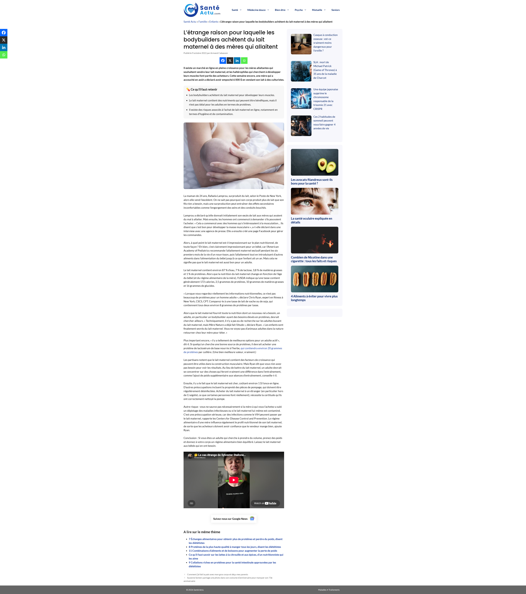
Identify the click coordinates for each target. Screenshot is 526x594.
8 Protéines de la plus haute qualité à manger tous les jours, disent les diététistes (235, 546)
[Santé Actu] (204, 9)
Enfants (213, 21)
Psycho (299, 9)
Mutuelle (317, 9)
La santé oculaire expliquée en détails (311, 220)
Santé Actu (190, 21)
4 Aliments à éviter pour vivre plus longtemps (314, 298)
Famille (202, 21)
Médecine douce (256, 9)
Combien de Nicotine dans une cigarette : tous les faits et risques (314, 259)
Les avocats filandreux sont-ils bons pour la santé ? (312, 181)
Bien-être (280, 9)
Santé (235, 9)
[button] (223, 60)
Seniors (335, 9)
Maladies (322, 590)
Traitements (334, 590)
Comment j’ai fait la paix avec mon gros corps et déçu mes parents (217, 574)
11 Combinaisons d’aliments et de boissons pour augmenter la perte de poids (233, 550)
